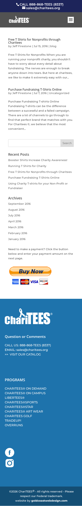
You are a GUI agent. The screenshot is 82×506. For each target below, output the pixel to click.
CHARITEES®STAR (19, 407)
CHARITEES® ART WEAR (24, 411)
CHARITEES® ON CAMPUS (25, 393)
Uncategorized (59, 93)
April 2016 (14, 221)
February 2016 (17, 233)
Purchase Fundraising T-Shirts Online (35, 89)
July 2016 (14, 215)
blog (53, 46)
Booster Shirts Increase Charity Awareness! (37, 160)
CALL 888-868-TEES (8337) (42, 4)
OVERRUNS (14, 425)
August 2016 (16, 209)
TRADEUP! (13, 420)
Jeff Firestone (21, 46)
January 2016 (17, 239)
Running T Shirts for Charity (27, 166)
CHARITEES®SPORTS (21, 402)
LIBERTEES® (15, 398)
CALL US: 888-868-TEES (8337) (28, 345)
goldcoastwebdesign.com (49, 500)
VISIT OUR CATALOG (25, 354)
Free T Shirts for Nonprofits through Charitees (34, 41)
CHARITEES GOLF (18, 416)
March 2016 (15, 227)
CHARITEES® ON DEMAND (25, 388)
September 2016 (19, 203)
